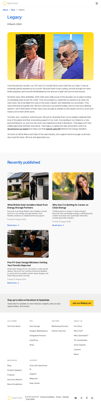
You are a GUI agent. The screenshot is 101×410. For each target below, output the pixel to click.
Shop (32, 345)
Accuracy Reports (14, 379)
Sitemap (66, 397)
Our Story (78, 326)
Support (33, 374)
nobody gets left (53, 129)
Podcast (10, 375)
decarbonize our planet (17, 129)
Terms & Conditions (47, 397)
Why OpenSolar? (81, 335)
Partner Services (59, 331)
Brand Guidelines (14, 384)
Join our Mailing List (81, 303)
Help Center (35, 383)
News (76, 354)
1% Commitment (80, 340)
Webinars (34, 378)
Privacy (58, 397)
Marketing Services (60, 326)
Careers (77, 349)
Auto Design (35, 326)
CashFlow (34, 340)
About (5, 10)
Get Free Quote (13, 326)
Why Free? (78, 331)
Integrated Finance (38, 335)
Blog (13, 10)
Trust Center (30, 399)
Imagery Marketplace (39, 331)
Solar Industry (80, 345)
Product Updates (14, 370)
